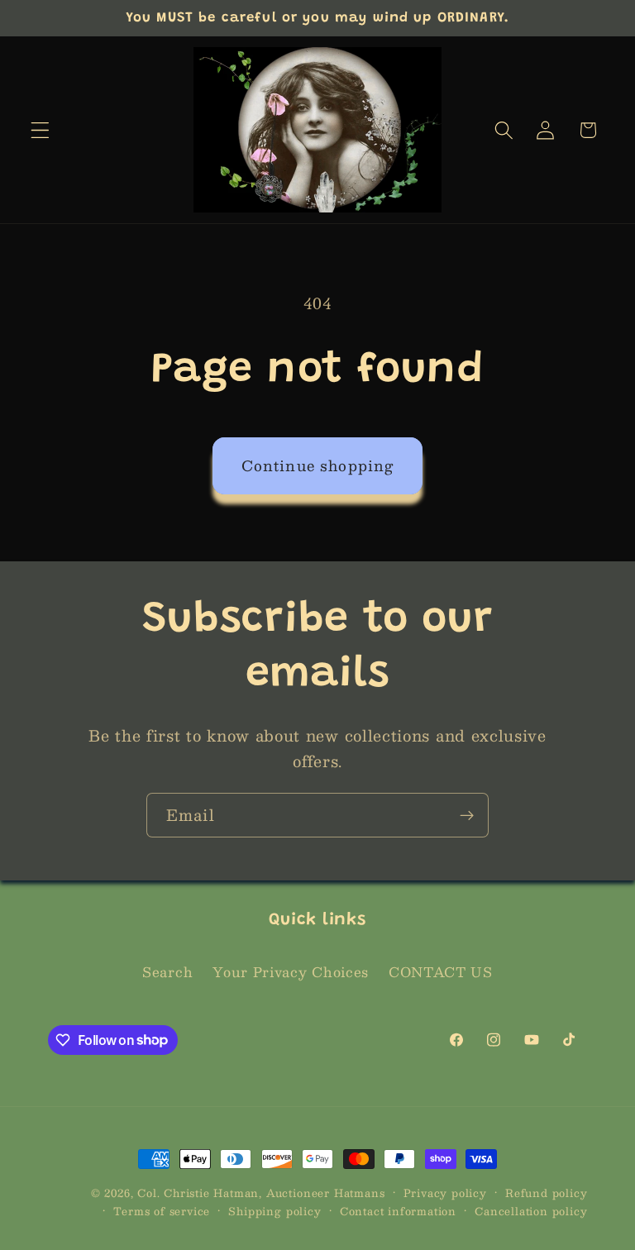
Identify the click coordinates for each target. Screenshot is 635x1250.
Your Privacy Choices (290, 972)
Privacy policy (445, 1193)
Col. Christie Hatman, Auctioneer (233, 1192)
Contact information (398, 1211)
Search (167, 972)
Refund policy (546, 1193)
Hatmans (359, 1192)
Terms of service (161, 1211)
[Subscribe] (467, 815)
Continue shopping (317, 465)
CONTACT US (441, 972)
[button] (40, 130)
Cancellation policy (531, 1211)
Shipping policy (274, 1211)
